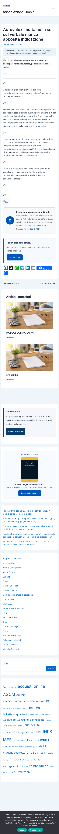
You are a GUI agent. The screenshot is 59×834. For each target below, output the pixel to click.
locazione (33, 740)
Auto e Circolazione (12, 568)
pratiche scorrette (14, 752)
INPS (47, 731)
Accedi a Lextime (15, 431)
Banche (6, 577)
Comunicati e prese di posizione (18, 595)
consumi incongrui (9, 725)
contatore (20, 725)
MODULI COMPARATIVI (20, 332)
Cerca (5, 664)
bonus (42, 715)
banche (34, 707)
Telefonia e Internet (12, 640)
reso (5, 759)
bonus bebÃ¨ (49, 715)
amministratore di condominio (21, 701)
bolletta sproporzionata (30, 715)
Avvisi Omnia (9, 572)
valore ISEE (7, 772)
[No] (55, 822)
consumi (48, 720)
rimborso (17, 759)
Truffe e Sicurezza (11, 644)
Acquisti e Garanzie (12, 558)
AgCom (21, 695)
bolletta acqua (12, 714)
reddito (50, 753)
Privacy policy (36, 830)
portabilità (39, 746)
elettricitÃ (7, 604)
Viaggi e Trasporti (11, 649)
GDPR (38, 732)
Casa (5, 581)
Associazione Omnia (18, 12)
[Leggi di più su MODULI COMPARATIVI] (29, 315)
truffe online (38, 766)
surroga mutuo (12, 766)
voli (14, 772)
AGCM (9, 694)
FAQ (5, 613)
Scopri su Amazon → (30, 493)
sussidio (25, 767)
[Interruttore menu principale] (53, 8)
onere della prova (18, 747)
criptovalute (32, 725)
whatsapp (24, 772)
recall (43, 752)
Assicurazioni (9, 563)
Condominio (9, 599)
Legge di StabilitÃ (19, 741)
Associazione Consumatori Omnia (14, 709)
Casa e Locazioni (11, 586)
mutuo (7, 746)
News (8, 337)
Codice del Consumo (16, 719)
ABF (5, 686)
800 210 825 (35, 229)
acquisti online (31, 686)
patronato (28, 747)
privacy (32, 752)
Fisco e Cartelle (10, 617)
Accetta (22, 830)
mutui (44, 740)
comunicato (37, 719)
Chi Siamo (12, 374)
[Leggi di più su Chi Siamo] (29, 357)
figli (31, 732)
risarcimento (32, 759)
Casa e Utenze (10, 590)
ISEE (7, 739)
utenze (52, 767)
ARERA (45, 701)
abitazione (12, 687)
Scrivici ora (14, 257)
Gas (5, 622)
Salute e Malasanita (12, 635)
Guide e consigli (10, 626)
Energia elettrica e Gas (13, 608)
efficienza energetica (16, 732)
